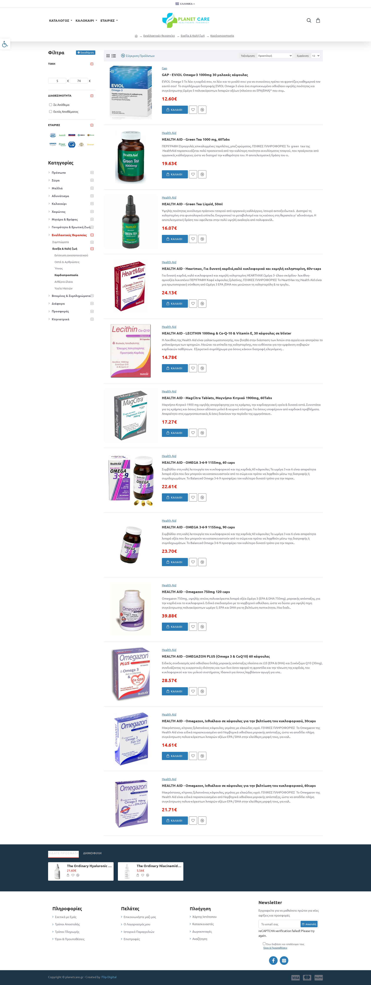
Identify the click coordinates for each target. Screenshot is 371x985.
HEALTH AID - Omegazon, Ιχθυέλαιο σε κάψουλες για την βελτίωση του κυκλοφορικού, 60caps (239, 785)
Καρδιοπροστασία (222, 35)
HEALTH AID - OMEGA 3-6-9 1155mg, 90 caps (198, 527)
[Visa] (295, 977)
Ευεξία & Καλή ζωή (193, 35)
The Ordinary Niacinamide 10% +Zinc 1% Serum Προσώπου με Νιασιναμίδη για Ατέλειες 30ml (159, 866)
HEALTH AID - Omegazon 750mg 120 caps (196, 592)
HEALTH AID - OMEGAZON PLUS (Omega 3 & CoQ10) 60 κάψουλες (216, 656)
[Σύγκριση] (202, 110)
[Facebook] (273, 960)
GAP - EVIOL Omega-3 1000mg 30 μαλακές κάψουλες (205, 75)
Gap (164, 68)
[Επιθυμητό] (193, 110)
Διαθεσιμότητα (59, 95)
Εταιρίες (54, 125)
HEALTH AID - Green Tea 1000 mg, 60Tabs (196, 139)
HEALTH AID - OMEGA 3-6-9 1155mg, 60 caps (198, 462)
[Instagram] (284, 960)
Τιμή (51, 63)
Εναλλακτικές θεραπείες (159, 35)
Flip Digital (109, 977)
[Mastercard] (307, 977)
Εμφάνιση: (303, 55)
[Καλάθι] (67, 875)
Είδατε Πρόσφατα (63, 853)
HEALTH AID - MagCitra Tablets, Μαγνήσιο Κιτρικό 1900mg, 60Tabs (217, 398)
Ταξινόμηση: (248, 55)
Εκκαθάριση (87, 52)
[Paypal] (319, 977)
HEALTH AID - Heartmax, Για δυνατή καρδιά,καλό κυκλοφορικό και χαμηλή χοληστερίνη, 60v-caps (241, 268)
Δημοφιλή (92, 853)
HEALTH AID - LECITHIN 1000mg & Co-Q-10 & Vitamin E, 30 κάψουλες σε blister (226, 333)
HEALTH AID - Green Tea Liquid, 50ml (192, 204)
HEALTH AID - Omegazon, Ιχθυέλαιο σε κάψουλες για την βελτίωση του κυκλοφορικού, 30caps (239, 721)
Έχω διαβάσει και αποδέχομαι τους (283, 946)
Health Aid (169, 133)
